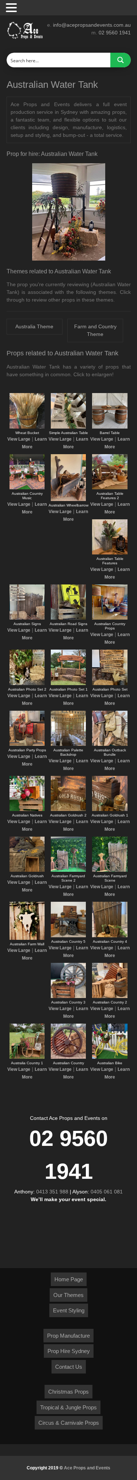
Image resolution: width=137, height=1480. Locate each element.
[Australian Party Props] (27, 744)
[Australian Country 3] (68, 996)
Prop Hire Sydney (68, 1351)
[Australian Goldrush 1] (109, 809)
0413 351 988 (52, 1192)
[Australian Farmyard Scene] (109, 870)
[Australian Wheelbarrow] (68, 499)
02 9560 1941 (115, 32)
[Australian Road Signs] (68, 618)
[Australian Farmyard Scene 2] (68, 870)
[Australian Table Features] (109, 553)
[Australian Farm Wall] (27, 938)
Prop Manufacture (68, 1336)
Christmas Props (68, 1392)
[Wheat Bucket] (27, 427)
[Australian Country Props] (109, 618)
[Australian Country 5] (68, 935)
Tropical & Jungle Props (68, 1407)
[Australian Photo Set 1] (68, 683)
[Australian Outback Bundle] (109, 744)
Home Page (68, 1279)
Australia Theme (34, 326)
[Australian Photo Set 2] (27, 683)
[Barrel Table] (109, 427)
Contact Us (68, 1367)
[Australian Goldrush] (27, 870)
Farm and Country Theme (95, 330)
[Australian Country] (68, 1057)
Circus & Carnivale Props (68, 1423)
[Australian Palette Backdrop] (68, 744)
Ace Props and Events (87, 1467)
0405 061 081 (107, 1192)
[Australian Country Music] (27, 487)
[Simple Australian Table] (68, 427)
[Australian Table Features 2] (109, 487)
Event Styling (68, 1310)
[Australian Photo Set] (109, 683)
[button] (12, 8)
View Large (18, 439)
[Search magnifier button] (120, 60)
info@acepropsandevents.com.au (92, 25)
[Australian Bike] (109, 1057)
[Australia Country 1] (27, 1057)
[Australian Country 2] (109, 996)
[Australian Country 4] (109, 935)
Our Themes (68, 1295)
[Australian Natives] (27, 809)
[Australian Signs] (27, 618)
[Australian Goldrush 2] (68, 809)
